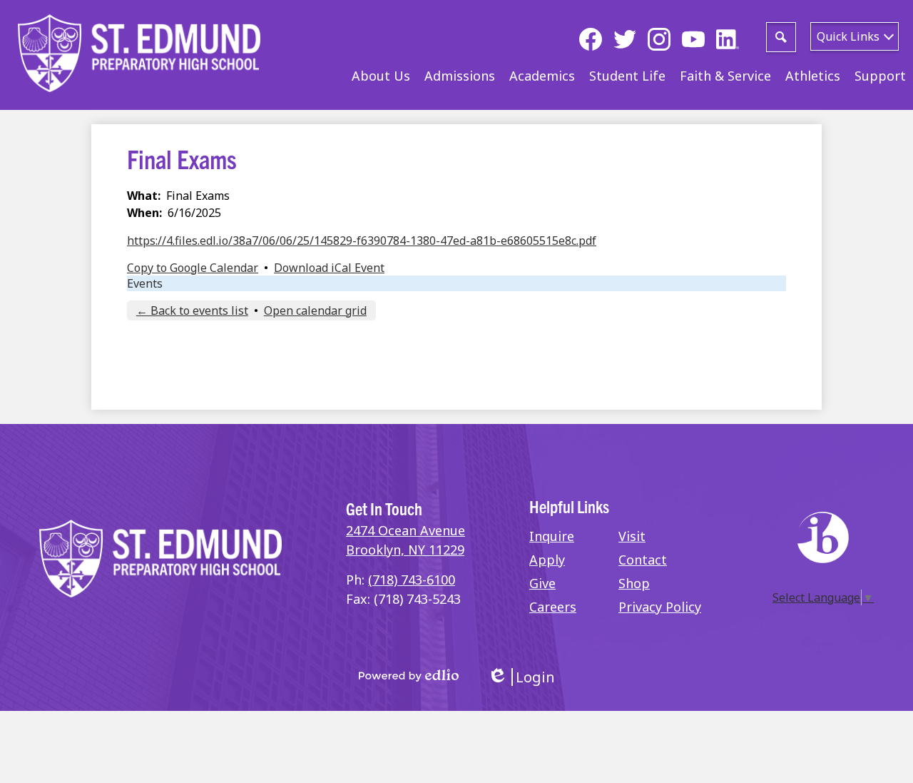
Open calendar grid (315, 310)
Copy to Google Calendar (192, 268)
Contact (642, 559)
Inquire (551, 536)
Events (145, 283)
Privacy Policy (659, 606)
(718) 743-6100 (411, 579)
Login (521, 677)
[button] (381, 75)
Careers (552, 606)
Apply (547, 559)
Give (542, 583)
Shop (634, 583)
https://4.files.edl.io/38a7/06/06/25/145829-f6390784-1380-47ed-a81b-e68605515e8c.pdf (361, 240)
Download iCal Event (329, 268)
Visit (632, 536)
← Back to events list (192, 310)
